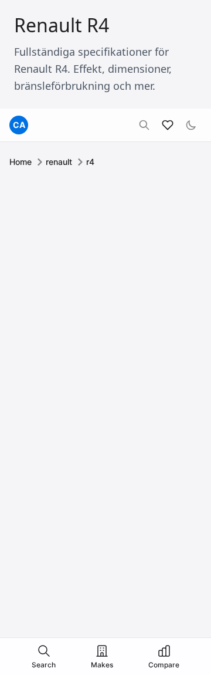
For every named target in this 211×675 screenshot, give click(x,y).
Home (20, 162)
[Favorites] (167, 125)
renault (59, 162)
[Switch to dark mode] (191, 125)
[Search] (144, 125)
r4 (90, 162)
